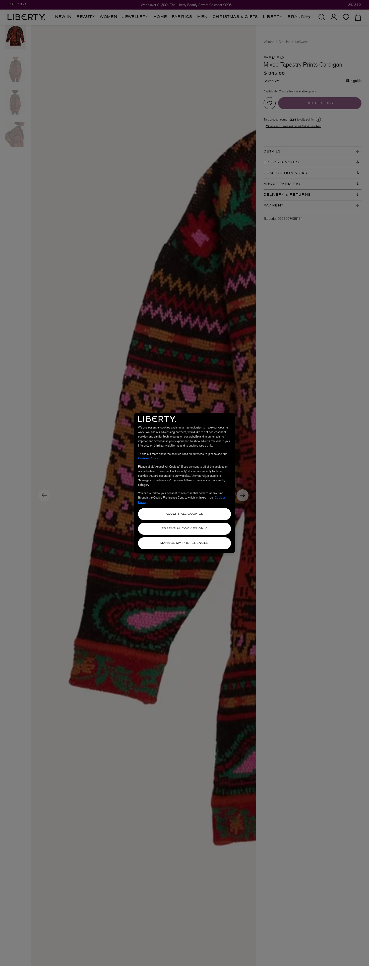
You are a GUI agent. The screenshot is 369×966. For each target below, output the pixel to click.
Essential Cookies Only (184, 528)
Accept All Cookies (185, 514)
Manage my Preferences (184, 543)
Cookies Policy (148, 458)
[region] (184, 483)
